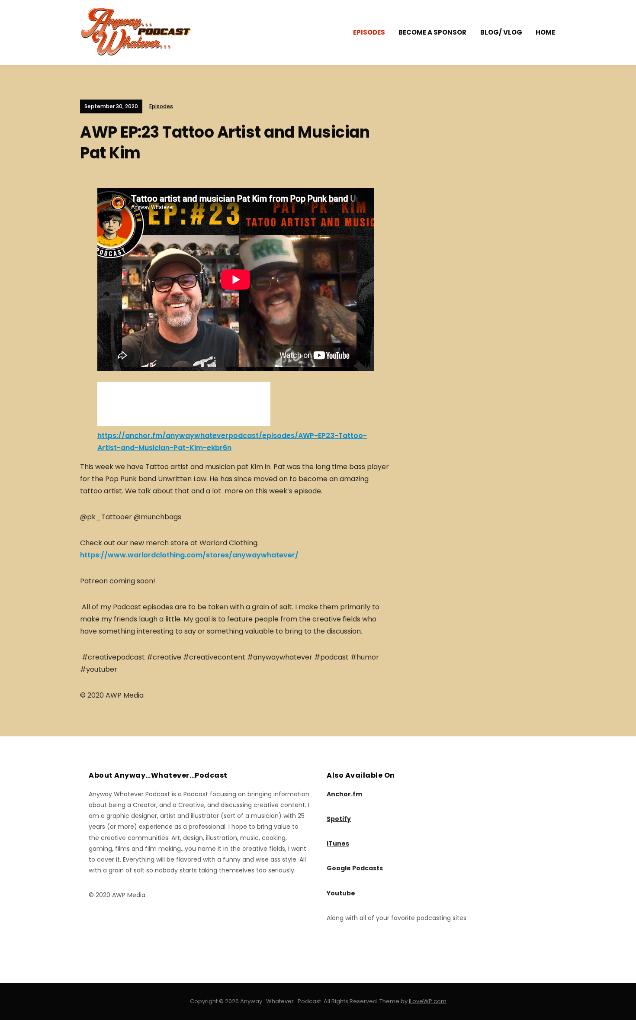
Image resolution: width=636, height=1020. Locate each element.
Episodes (369, 32)
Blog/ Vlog (501, 32)
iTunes (338, 843)
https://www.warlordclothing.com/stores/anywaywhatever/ (189, 555)
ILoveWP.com (427, 1001)
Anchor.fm (344, 794)
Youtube (341, 893)
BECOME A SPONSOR (432, 32)
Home (545, 32)
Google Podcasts (355, 868)
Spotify (339, 818)
